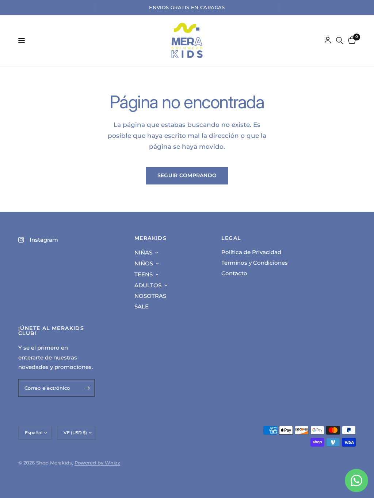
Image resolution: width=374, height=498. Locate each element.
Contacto (234, 273)
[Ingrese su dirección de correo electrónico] (87, 388)
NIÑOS (143, 263)
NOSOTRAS (150, 295)
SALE (141, 306)
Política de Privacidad (251, 252)
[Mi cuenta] (327, 40)
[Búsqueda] (339, 40)
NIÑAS (143, 252)
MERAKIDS (150, 238)
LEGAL (231, 238)
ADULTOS (147, 285)
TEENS (143, 274)
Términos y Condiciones (254, 262)
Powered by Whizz (97, 463)
